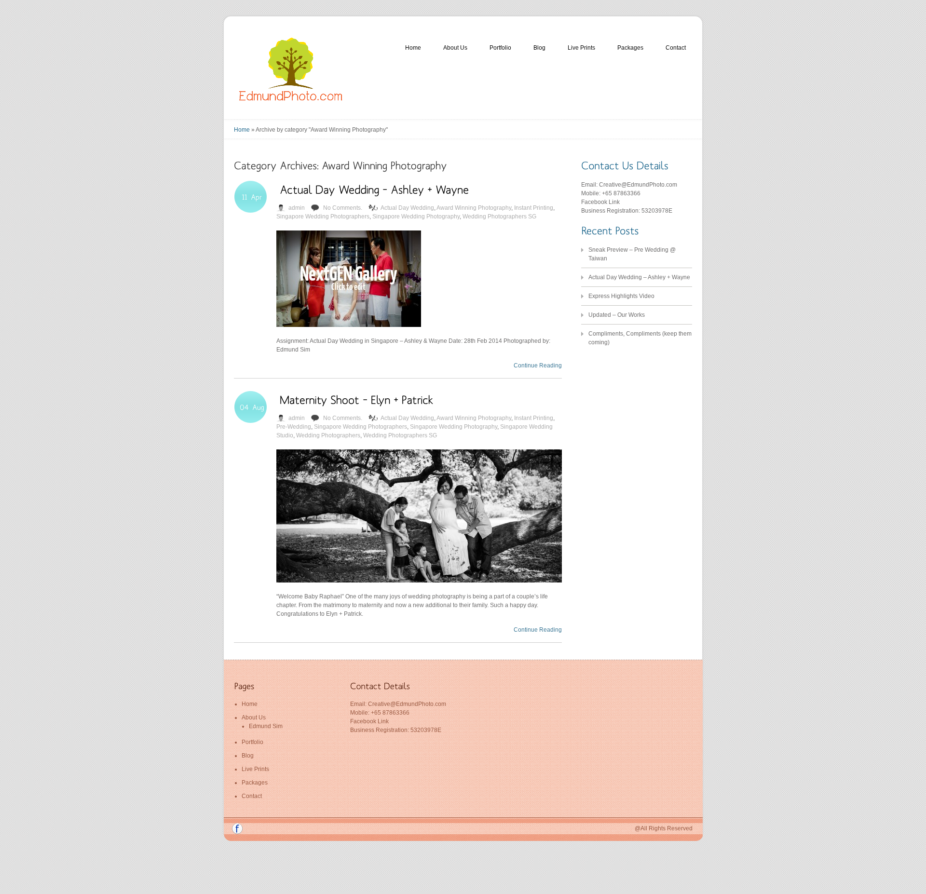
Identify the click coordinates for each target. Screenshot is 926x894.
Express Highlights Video (621, 296)
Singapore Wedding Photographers (322, 216)
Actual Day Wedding (407, 207)
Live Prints (581, 47)
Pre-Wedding (293, 426)
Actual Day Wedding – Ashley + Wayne (639, 277)
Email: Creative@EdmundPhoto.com (629, 184)
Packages (630, 47)
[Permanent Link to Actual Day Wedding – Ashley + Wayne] (374, 188)
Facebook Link (600, 202)
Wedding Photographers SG (499, 216)
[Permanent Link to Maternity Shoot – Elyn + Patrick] (356, 399)
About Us (455, 47)
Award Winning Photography (473, 207)
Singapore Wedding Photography (416, 216)
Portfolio (500, 47)
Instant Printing (533, 207)
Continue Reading (538, 365)
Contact (676, 47)
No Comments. (342, 207)
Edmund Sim (266, 726)
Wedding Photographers (328, 435)
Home (413, 47)
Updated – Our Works (616, 315)
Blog (539, 47)
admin (296, 207)
